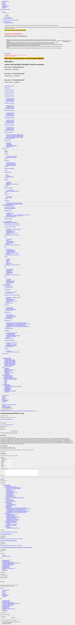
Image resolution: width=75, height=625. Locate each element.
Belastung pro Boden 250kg (11, 164)
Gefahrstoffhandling (7, 385)
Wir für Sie (4, 2)
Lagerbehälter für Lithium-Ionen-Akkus (13, 351)
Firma (2, 462)
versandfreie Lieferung (9, 424)
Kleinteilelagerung (9, 249)
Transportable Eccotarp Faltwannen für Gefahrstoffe (12, 386)
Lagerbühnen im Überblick (6, 21)
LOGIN (3, 4)
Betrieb (5, 383)
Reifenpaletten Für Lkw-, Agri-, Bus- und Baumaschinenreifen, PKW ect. (18, 214)
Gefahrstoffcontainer (7, 388)
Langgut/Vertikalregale (10, 190)
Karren (8, 261)
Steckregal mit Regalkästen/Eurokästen (13, 191)
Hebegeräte (8, 259)
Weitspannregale (7, 374)
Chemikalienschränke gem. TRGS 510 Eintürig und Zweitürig (17, 322)
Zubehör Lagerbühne (7, 366)
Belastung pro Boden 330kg (11, 165)
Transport (6, 381)
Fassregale (8, 343)
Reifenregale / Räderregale (8, 377)
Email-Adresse (3, 616)
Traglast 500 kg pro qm (10, 100)
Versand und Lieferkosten (6, 556)
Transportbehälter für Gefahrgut (12, 486)
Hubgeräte (8, 260)
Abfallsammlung (9, 239)
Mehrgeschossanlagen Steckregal (9, 359)
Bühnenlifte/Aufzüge (7, 358)
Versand (15, 620)
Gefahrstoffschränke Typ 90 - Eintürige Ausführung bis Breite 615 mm (18, 326)
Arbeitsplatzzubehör (10, 269)
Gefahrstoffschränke (7, 389)
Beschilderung (9, 271)
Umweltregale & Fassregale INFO (8, 564)
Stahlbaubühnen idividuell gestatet (7, 602)
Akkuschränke (6, 391)
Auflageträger (9, 182)
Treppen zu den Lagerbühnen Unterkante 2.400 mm (15, 135)
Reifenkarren (9, 213)
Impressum (4, 7)
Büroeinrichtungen (10, 272)
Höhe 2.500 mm (9, 197)
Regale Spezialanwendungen (9, 372)
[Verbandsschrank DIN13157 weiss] (6, 410)
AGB (3, 3)
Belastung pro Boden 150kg (11, 163)
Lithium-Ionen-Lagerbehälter (11, 336)
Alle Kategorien (5, 353)
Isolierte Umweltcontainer (11, 315)
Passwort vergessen (7, 17)
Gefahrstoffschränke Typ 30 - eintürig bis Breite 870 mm (16, 324)
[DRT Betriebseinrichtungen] (5, 9)
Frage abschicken (3, 480)
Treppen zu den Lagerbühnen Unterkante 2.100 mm (15, 134)
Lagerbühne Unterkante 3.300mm (9, 364)
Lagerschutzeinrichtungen (11, 251)
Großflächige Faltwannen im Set (12, 301)
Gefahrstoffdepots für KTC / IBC (12, 332)
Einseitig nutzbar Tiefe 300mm (11, 157)
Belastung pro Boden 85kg (11, 162)
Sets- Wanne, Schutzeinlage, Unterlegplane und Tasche (15, 497)
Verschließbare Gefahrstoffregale (12, 342)
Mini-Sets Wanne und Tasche (11, 496)
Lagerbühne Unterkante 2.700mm (9, 362)
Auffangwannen (7, 387)
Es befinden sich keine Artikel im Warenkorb (11, 20)
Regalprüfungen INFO (6, 567)
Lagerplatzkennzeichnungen (11, 250)
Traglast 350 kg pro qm (10, 99)
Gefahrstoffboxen (7, 513)
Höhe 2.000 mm (9, 196)
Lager (5, 380)
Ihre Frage (3, 475)
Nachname (3, 461)
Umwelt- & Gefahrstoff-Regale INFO (8, 563)
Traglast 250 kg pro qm (10, 98)
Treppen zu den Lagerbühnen (9, 365)
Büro (5, 382)
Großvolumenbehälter (10, 493)
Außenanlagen (9, 279)
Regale (3, 148)
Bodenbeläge (9, 280)
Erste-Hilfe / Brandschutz (11, 281)
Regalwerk (8, 175)
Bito (7, 174)
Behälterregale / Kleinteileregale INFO (8, 568)
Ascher (8, 240)
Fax (1, 467)
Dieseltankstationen (10, 241)
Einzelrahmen (9, 183)
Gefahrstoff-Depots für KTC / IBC (12, 520)
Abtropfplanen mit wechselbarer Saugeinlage (14, 229)
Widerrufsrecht (4, 6)
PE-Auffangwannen (10, 307)
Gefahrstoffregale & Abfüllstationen (10, 521)
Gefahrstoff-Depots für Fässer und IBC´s (13, 519)
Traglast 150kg (9, 221)
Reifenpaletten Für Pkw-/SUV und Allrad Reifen (14, 215)
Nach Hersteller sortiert (8, 370)
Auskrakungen (9, 143)
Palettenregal (6, 371)
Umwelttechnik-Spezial (6, 284)
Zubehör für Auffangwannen (11, 309)
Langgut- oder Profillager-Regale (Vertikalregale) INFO (11, 562)
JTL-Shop (8, 623)
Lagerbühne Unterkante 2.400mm (9, 361)
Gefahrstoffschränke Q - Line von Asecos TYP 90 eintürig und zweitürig (18, 323)
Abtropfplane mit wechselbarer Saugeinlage (14, 297)
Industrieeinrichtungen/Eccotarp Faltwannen (9, 222)
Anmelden (7, 15)
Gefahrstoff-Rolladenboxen (11, 334)
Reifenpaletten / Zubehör (8, 376)
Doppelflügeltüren (9, 144)
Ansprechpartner (5, 570)
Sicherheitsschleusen (10, 146)
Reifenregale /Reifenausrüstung (7, 204)
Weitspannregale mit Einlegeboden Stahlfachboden (15, 203)
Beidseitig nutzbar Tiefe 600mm (12, 156)
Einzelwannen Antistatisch (11, 231)
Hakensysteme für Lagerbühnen (12, 145)
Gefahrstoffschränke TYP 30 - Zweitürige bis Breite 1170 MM (17, 325)
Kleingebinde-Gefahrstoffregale (12, 345)
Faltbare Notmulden (10, 300)
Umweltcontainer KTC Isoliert (11, 316)
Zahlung (3, 555)
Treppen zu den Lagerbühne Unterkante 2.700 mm (15, 136)
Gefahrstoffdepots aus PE (11, 333)
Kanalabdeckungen (10, 495)
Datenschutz (4, 398)
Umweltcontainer (9, 314)
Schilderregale (6, 373)
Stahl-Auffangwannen (10, 308)
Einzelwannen (9, 230)
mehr (8, 147)
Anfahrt (3, 569)
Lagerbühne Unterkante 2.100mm (9, 360)
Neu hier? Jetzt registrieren (8, 18)
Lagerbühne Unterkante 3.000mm (9, 363)
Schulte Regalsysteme (10, 176)
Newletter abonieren (5, 5)
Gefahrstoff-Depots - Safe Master (12, 518)
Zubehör (8, 184)
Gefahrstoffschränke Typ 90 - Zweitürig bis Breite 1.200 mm (16, 512)
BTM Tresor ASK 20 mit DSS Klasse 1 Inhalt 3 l (8, 540)
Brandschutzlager (9, 317)
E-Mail (2, 463)
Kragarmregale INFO (5, 561)
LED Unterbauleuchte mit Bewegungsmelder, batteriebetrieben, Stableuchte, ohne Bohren (16, 547)
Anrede (2, 459)
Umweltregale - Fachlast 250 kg (12, 344)
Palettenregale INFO (5, 566)
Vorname (2, 460)
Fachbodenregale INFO (6, 560)
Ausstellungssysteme (10, 270)
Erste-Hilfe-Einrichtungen (6, 407)
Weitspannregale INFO (6, 565)
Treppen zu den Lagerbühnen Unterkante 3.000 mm (15, 137)
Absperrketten (9, 142)
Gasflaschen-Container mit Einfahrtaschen (13, 335)
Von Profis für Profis (5, 1)
